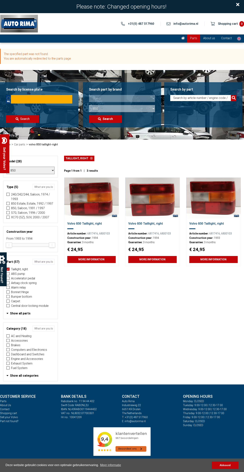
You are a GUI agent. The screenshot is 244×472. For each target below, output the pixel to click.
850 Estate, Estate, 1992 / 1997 (32, 203)
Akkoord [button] (225, 465)
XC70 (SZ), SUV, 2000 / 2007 (30, 217)
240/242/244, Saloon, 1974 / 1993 (30, 197)
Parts (193, 38)
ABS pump (18, 274)
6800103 (104, 233)
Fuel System (19, 368)
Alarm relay (18, 287)
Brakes (15, 345)
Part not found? (9, 421)
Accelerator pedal (23, 278)
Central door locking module (30, 306)
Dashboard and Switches (27, 354)
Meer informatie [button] (110, 465)
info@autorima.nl (185, 24)
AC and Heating (21, 336)
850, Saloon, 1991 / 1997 (28, 208)
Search (25, 119)
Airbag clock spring (24, 283)
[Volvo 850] (91, 198)
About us (209, 38)
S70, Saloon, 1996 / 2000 (28, 212)
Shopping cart (8, 413)
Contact (226, 38)
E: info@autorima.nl (134, 421)
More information (91, 259)
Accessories (19, 340)
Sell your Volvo (9, 417)
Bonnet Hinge (20, 292)
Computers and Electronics (29, 350)
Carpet (15, 301)
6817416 (92, 233)
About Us (5, 405)
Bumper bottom (21, 296)
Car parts (19, 144)
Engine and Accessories (27, 359)
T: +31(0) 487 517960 (135, 417)
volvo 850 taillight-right (43, 144)
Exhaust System (21, 363)
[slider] (9, 245)
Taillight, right (19, 269)
